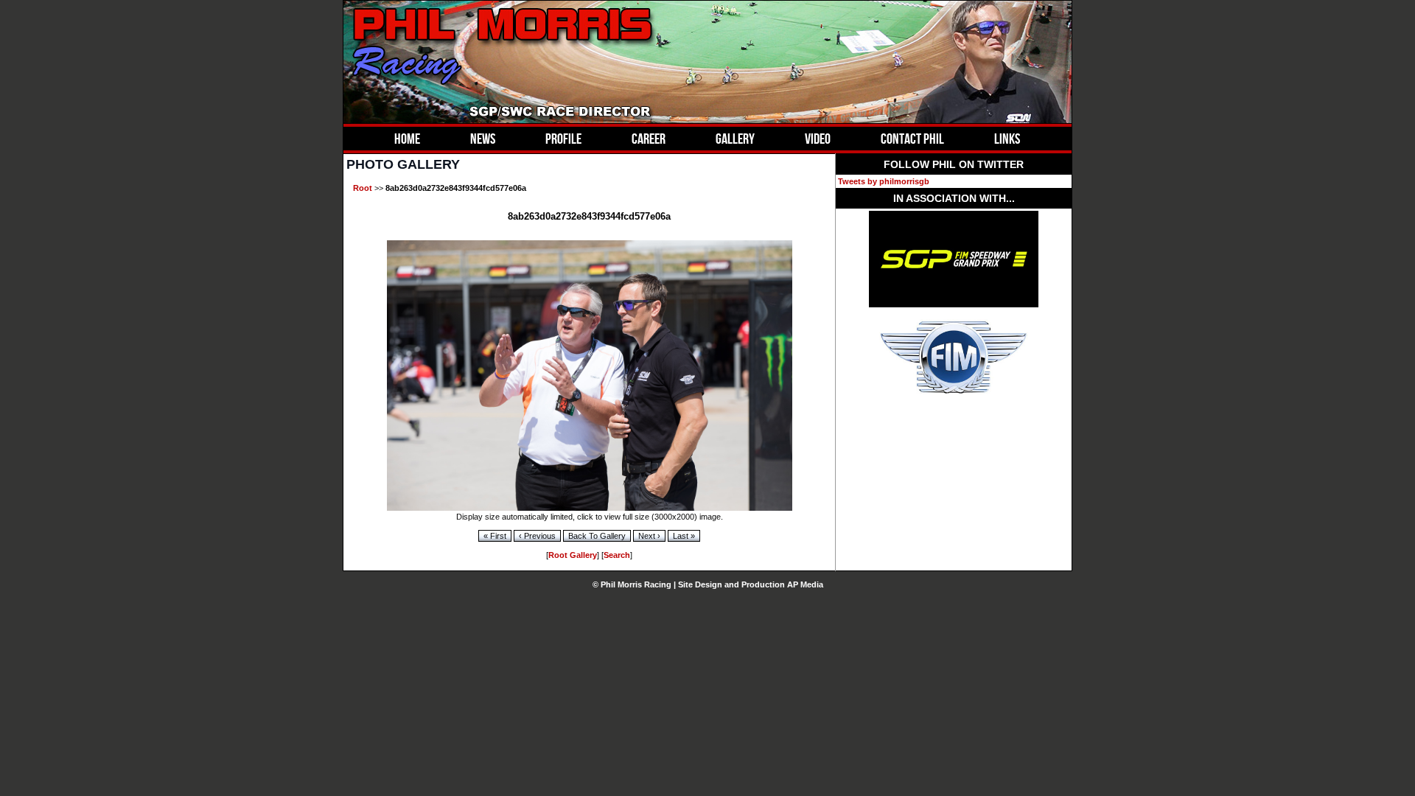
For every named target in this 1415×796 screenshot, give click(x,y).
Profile (563, 138)
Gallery (735, 138)
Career (648, 138)
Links (1007, 138)
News (482, 138)
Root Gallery (572, 555)
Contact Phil (912, 138)
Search (617, 555)
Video (818, 138)
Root (362, 188)
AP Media (805, 584)
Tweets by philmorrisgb (883, 181)
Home (407, 138)
